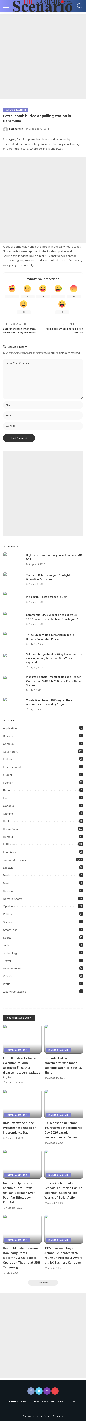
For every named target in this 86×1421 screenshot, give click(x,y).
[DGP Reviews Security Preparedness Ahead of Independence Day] (22, 1104)
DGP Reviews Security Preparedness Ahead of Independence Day (19, 1127)
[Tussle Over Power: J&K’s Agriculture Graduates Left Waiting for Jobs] (13, 704)
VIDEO (7, 976)
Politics (7, 914)
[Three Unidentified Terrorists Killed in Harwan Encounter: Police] (13, 639)
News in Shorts (12, 898)
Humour (8, 836)
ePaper (7, 774)
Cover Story (10, 751)
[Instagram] (47, 1391)
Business (8, 736)
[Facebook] (31, 1391)
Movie (7, 875)
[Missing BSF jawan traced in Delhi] (13, 599)
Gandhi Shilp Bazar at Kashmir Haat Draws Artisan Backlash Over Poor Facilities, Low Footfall (19, 1193)
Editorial (8, 759)
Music (6, 883)
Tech (6, 945)
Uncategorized (12, 968)
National (8, 891)
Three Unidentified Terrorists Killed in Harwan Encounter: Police (50, 637)
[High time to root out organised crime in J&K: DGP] (13, 559)
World (6, 983)
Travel (7, 960)
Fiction (7, 790)
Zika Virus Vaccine (14, 991)
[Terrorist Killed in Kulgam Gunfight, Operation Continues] (13, 579)
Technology (10, 953)
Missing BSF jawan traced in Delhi (47, 597)
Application (10, 728)
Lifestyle (8, 867)
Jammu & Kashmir (15, 109)
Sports (7, 937)
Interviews (9, 852)
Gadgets (8, 805)
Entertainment (12, 767)
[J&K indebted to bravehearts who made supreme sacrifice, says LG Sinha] (63, 1039)
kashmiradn (16, 129)
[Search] (79, 6)
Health (7, 821)
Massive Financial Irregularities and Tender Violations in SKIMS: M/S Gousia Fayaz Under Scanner (54, 681)
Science (8, 922)
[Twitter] (39, 1391)
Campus (8, 743)
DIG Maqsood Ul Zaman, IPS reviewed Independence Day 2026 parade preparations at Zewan (63, 1130)
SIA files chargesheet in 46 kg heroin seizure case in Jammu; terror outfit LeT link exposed (54, 658)
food (6, 798)
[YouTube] (55, 1391)
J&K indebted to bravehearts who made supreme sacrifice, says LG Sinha (63, 1065)
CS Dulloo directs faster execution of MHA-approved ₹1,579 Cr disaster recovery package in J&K (21, 1068)
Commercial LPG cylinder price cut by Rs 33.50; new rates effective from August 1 (52, 617)
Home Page (10, 829)
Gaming (8, 813)
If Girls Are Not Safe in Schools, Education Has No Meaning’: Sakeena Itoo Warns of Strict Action (63, 1190)
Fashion (8, 782)
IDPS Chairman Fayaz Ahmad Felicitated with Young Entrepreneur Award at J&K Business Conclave (63, 1255)
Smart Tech (10, 929)
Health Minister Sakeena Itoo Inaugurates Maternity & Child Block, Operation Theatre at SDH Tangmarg (21, 1258)
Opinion (8, 906)
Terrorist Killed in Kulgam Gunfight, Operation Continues (48, 577)
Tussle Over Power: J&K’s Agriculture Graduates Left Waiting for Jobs (49, 702)
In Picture (9, 844)
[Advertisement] (43, 56)
